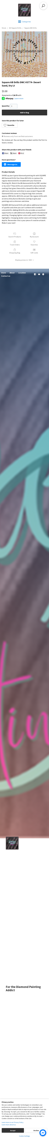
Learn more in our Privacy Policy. (13, 1122)
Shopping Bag (14, 253)
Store (4, 28)
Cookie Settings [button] (24, 1136)
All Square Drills (15, 28)
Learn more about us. (9, 1125)
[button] (10, 125)
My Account (34, 236)
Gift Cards (34, 253)
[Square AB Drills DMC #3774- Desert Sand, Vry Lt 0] (24, 54)
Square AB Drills (30, 28)
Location (22, 273)
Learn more (18, 98)
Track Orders (15, 245)
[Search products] (43, 6)
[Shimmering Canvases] (24, 10)
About (12, 273)
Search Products (14, 236)
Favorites (34, 245)
